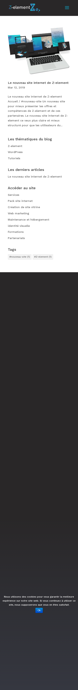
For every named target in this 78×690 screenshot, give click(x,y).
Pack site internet (20, 200)
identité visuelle (19, 225)
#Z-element (43, 256)
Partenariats (16, 238)
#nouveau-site (19, 256)
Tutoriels (14, 158)
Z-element (15, 146)
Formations (16, 231)
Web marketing (18, 213)
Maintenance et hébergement (28, 219)
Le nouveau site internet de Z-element (38, 83)
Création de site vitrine (24, 207)
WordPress (15, 152)
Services (13, 194)
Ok (39, 610)
